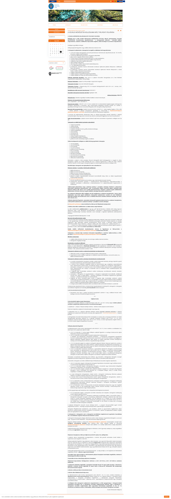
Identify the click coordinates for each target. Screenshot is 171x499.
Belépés (56, 29)
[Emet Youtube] (112, 1)
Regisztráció (57, 32)
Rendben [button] (167, 496)
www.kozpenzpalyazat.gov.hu (110, 313)
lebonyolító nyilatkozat (74, 204)
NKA (59, 1)
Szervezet (68, 25)
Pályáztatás (84, 25)
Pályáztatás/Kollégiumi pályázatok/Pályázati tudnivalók (82, 230)
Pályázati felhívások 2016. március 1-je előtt (76, 30)
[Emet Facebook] (110, 1)
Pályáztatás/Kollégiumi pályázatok (97, 421)
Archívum (115, 25)
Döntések (100, 25)
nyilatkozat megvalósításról (76, 178)
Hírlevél (121, 1)
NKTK (53, 1)
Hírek (54, 25)
